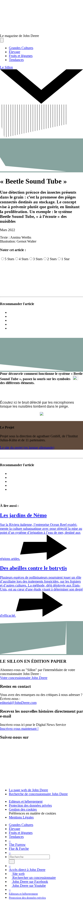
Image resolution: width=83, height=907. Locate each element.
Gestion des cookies (23, 809)
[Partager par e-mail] (10, 312)
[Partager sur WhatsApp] (10, 328)
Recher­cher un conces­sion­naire (34, 877)
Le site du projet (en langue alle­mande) (27, 447)
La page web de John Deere (28, 790)
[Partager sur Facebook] (10, 320)
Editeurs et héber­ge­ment (25, 801)
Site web (18, 874)
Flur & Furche (19, 848)
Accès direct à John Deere (27, 870)
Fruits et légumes (21, 833)
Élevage (14, 829)
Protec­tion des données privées (30, 805)
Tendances (16, 837)
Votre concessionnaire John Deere (23, 678)
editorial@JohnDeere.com (18, 703)
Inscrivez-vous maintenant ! (19, 728)
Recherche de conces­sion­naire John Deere (38, 794)
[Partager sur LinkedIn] (10, 324)
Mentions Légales (21, 817)
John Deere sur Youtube (29, 885)
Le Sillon (6, 67)
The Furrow (17, 844)
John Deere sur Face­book (30, 881)
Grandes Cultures (21, 825)
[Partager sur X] (10, 316)
